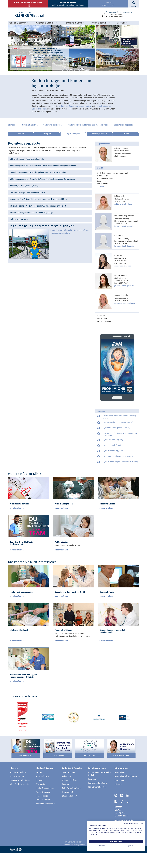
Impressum (119, 780)
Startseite (12, 125)
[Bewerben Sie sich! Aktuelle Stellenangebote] (28, 526)
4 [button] (70, 70)
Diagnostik (40, 784)
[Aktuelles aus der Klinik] (28, 488)
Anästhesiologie (42, 776)
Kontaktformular (121, 816)
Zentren (39, 772)
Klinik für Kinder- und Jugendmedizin (76, 106)
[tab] (50, 159)
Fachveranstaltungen (97, 787)
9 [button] (82, 70)
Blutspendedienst (69, 796)
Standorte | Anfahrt (18, 772)
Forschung (92, 779)
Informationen (121, 768)
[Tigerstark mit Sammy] (73, 614)
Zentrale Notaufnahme (45, 804)
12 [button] (89, 70)
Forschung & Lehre (97, 768)
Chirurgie (40, 780)
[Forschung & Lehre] (118, 488)
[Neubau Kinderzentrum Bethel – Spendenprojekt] (118, 614)
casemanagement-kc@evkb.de (125, 303)
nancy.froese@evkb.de (122, 266)
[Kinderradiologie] (118, 576)
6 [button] (74, 70)
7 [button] (77, 70)
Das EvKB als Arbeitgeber (20, 780)
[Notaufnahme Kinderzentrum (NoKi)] (73, 576)
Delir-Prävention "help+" (72, 788)
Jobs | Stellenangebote (19, 784)
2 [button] (65, 70)
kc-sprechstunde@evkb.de (124, 226)
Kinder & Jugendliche (45, 788)
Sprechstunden (68, 772)
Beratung (66, 784)
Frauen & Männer (43, 792)
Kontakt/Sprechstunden (99, 134)
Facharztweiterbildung (97, 783)
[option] (73, 48)
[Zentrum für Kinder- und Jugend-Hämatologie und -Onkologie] (28, 659)
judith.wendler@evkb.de (123, 204)
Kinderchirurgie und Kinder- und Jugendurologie (88, 125)
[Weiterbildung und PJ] (73, 488)
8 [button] (79, 70)
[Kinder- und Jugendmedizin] (28, 576)
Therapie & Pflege (69, 780)
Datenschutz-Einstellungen (125, 776)
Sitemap (118, 784)
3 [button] (67, 70)
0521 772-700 (119, 813)
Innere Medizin (42, 796)
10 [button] (84, 70)
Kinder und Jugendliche (53, 125)
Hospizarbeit (67, 792)
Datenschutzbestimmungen (133, 824)
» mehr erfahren (39, 66)
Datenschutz (119, 772)
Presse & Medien (17, 776)
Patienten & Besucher (72, 768)
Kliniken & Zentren (30, 125)
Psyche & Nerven (43, 800)
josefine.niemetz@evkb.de (124, 286)
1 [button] (62, 70)
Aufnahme (126, 134)
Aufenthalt (66, 776)
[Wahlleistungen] (73, 526)
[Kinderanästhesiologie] (28, 614)
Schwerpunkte (47, 134)
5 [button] (72, 70)
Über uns (21, 134)
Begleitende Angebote (123, 125)
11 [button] (87, 70)
